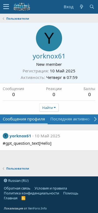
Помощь (70, 193)
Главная (10, 198)
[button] (6, 7)
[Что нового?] (81, 7)
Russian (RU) (18, 180)
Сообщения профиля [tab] (24, 119)
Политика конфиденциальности (31, 193)
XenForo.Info (37, 208)
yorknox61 (20, 135)
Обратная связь (17, 188)
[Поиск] (92, 7)
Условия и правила (51, 188)
